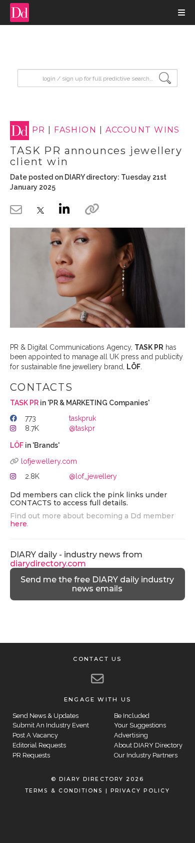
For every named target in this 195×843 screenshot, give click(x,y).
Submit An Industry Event (50, 725)
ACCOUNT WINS (143, 130)
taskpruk (82, 418)
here (18, 523)
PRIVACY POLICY (140, 790)
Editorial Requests (39, 745)
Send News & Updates (45, 715)
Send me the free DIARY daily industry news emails (97, 584)
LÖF (17, 445)
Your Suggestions (140, 725)
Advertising (131, 735)
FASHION (75, 130)
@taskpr (82, 428)
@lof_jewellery (93, 476)
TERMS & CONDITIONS (63, 790)
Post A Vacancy (35, 735)
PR (39, 130)
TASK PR (24, 403)
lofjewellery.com (49, 461)
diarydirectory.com (48, 563)
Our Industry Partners (146, 755)
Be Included (132, 715)
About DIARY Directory (148, 745)
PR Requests (31, 755)
